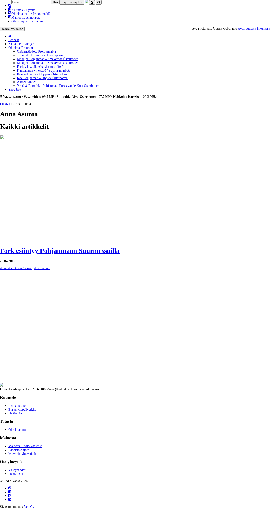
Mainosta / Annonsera (25, 17)
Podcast (13, 40)
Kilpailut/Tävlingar (21, 44)
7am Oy (29, 506)
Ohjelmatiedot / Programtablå (30, 13)
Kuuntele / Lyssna (23, 10)
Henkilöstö (15, 473)
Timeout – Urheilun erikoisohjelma (40, 55)
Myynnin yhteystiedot (23, 453)
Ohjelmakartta (17, 429)
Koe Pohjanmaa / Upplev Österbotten (42, 74)
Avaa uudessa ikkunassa (254, 28)
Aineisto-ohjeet (18, 450)
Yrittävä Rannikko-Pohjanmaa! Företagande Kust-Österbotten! (58, 85)
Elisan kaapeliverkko (22, 409)
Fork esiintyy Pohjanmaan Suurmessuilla (60, 250)
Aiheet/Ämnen (26, 82)
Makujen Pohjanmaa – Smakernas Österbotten (47, 59)
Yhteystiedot (16, 470)
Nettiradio (15, 413)
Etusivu (5, 104)
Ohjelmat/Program (20, 47)
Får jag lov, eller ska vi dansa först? (40, 66)
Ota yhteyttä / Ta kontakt (27, 21)
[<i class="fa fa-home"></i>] (10, 36)
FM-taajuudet (17, 405)
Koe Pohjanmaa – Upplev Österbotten (42, 78)
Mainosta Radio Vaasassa (25, 446)
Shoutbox (14, 89)
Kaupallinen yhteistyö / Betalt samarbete (43, 70)
